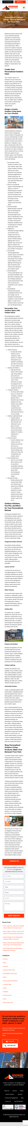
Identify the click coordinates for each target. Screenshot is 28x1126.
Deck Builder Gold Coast (10, 974)
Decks (5, 977)
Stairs (4, 999)
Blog (4, 963)
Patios (5, 988)
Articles (5, 959)
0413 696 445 (9, 2)
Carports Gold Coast (9, 970)
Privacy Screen (7, 995)
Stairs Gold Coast (8, 1003)
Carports (5, 966)
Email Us (21, 2)
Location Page (7, 984)
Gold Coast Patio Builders (10, 981)
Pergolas (5, 992)
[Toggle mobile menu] (24, 7)
